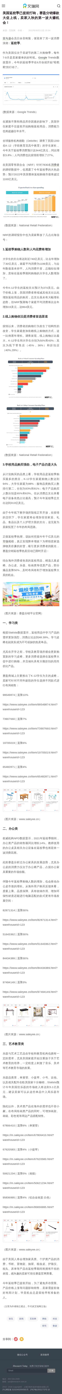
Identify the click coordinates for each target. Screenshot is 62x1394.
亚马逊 (7, 38)
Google (42, 57)
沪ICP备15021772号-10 (40, 1390)
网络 (44, 1319)
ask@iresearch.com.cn (17, 1382)
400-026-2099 (14, 1379)
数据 (55, 1326)
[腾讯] (22, 1339)
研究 (44, 1326)
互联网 (33, 1319)
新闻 (21, 1319)
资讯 (11, 1319)
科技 (55, 1319)
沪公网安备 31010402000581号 (15, 1390)
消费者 (55, 164)
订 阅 (51, 1371)
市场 (5, 541)
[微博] (16, 1339)
